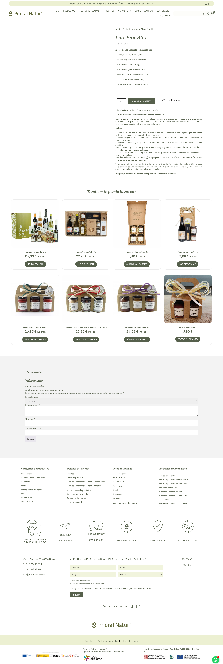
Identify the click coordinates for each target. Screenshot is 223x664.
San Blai (129, 50)
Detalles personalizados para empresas (84, 485)
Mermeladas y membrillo (31, 489)
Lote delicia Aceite (167, 475)
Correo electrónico (35, 428)
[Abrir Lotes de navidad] (101, 11)
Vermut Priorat (27, 497)
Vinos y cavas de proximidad (79, 490)
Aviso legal (90, 641)
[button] (158, 110)
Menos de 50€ (119, 473)
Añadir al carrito (141, 101)
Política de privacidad (107, 641)
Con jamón (117, 486)
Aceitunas (25, 481)
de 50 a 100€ (119, 477)
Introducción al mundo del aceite (173, 503)
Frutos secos (26, 473)
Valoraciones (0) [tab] (34, 372)
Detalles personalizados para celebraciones (86, 481)
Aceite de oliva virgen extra (33, 477)
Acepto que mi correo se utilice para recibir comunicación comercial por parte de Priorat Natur (112, 588)
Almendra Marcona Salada (170, 491)
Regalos (70, 473)
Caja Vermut (164, 499)
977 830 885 (96, 540)
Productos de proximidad (78, 494)
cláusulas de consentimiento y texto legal (87, 583)
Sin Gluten (117, 494)
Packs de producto (131, 29)
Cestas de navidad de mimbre (126, 502)
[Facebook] (132, 606)
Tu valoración (32, 405)
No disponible (35, 264)
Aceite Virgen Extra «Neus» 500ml (174, 479)
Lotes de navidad (74, 502)
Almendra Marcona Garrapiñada (173, 495)
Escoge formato (188, 339)
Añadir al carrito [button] (136, 264)
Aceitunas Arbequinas (168, 487)
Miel (23, 493)
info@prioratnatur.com (33, 574)
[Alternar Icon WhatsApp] (215, 659)
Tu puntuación (31, 397)
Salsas (23, 485)
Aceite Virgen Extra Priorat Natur (173, 483)
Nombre (30, 419)
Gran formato (27, 501)
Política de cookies (129, 641)
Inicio (118, 29)
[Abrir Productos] (76, 11)
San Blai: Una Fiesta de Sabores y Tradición (143, 114)
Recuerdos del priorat (76, 498)
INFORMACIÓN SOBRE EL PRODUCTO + (139, 110)
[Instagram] (138, 606)
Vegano (116, 498)
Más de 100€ (118, 481)
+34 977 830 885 (33, 564)
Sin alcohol (118, 490)
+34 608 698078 (33, 569)
